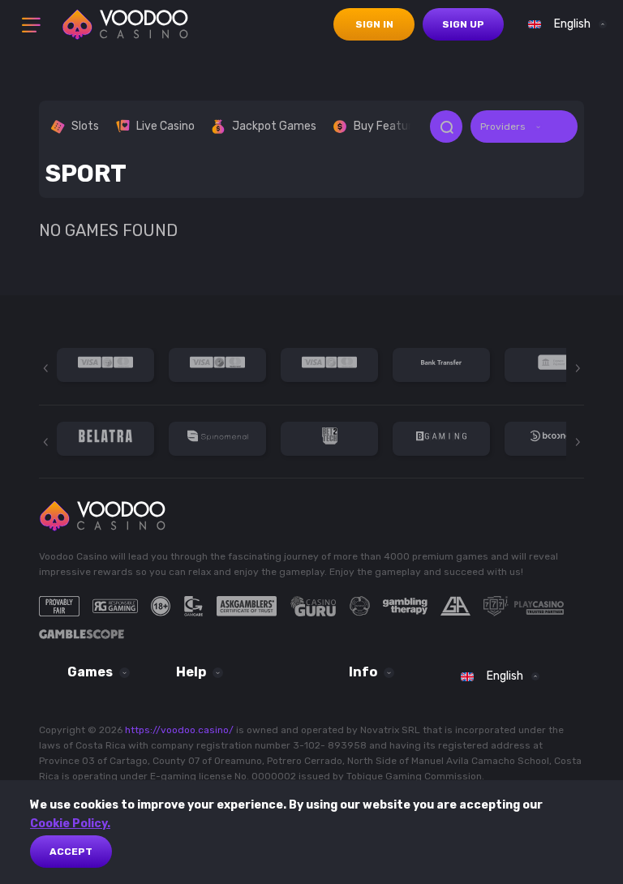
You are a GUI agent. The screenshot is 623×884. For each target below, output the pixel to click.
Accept (70, 851)
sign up (463, 24)
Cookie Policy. (70, 823)
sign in (374, 24)
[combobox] (563, 24)
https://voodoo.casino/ (179, 730)
